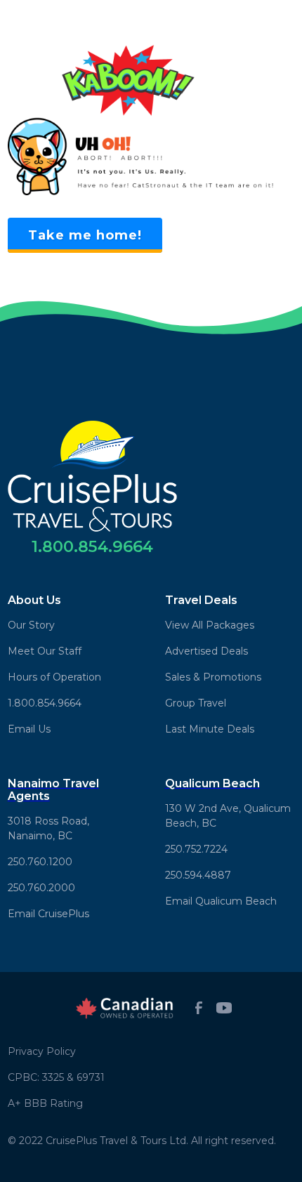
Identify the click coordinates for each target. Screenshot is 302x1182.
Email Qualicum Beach (221, 901)
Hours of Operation (54, 677)
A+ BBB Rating (45, 1103)
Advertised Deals (206, 651)
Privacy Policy (42, 1051)
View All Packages (209, 625)
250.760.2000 (41, 887)
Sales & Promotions (213, 677)
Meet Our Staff (44, 651)
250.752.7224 (196, 849)
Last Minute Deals (209, 729)
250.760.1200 (40, 861)
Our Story (31, 625)
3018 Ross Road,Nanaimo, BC (48, 828)
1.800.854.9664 (44, 703)
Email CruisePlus (48, 913)
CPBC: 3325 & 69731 (56, 1077)
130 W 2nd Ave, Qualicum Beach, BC (228, 815)
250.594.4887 (198, 875)
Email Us (29, 729)
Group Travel (195, 703)
